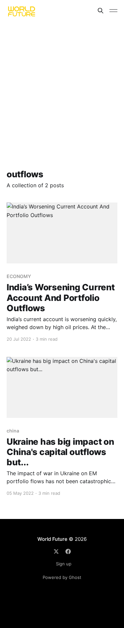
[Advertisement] (62, 87)
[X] (56, 551)
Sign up (63, 563)
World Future (52, 539)
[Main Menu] (113, 11)
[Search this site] (100, 10)
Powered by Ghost (62, 577)
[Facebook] (68, 551)
